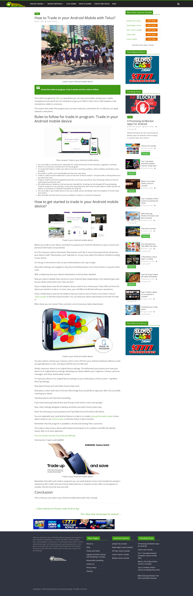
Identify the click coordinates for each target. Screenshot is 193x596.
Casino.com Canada (148, 146)
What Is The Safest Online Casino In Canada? (148, 183)
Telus (58, 98)
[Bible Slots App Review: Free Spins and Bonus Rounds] (133, 213)
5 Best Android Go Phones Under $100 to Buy (56, 508)
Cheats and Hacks (101, 4)
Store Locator (40, 296)
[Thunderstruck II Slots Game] (133, 306)
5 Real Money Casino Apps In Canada (149, 258)
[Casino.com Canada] (133, 145)
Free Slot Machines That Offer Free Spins (149, 245)
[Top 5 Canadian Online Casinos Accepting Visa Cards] (133, 198)
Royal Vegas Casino (134, 25)
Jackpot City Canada (119, 544)
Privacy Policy (91, 567)
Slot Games (71, 4)
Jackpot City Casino (134, 21)
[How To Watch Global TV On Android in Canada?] (133, 291)
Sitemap (89, 571)
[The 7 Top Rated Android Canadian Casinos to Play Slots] (133, 160)
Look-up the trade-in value (101, 416)
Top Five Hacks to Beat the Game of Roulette (149, 275)
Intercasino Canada (148, 228)
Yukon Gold (131, 34)
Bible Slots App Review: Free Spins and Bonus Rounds (149, 216)
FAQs (114, 4)
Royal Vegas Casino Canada (122, 547)
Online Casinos (36, 4)
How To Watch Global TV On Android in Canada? (149, 294)
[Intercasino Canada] (133, 227)
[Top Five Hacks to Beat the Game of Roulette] (133, 273)
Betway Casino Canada (120, 558)
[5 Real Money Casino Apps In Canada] (133, 256)
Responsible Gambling (94, 560)
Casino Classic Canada (120, 554)
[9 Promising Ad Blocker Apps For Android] (143, 97)
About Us (89, 544)
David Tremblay (52, 21)
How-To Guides (85, 4)
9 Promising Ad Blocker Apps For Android (140, 122)
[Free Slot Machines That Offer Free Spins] (133, 243)
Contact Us (90, 564)
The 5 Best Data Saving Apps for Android (101, 514)
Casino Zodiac (132, 39)
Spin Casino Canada (134, 30)
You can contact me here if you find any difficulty (55, 435)
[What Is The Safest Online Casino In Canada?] (133, 180)
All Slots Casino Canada (121, 551)
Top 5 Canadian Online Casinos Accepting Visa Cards (149, 201)
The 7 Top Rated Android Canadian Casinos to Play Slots (148, 163)
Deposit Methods (54, 4)
